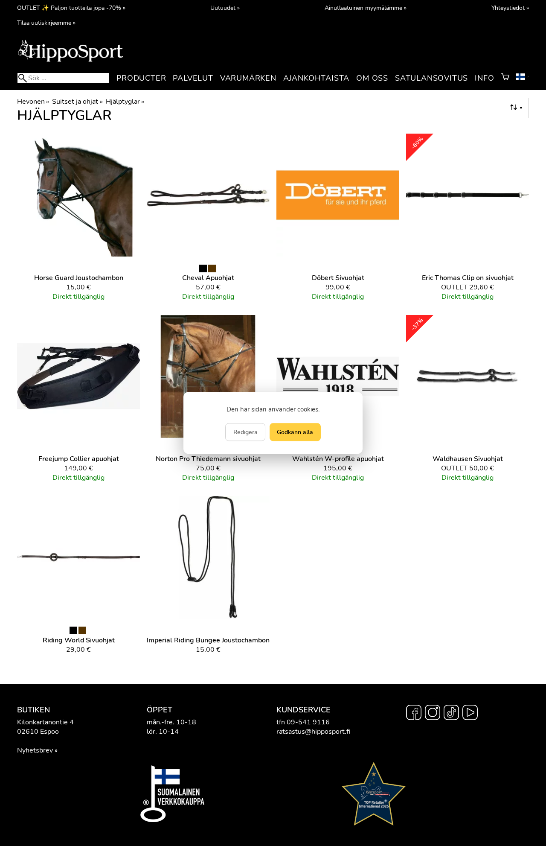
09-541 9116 (308, 722)
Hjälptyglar (125, 101)
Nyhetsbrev (35, 750)
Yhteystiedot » (510, 7)
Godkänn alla (295, 432)
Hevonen (33, 101)
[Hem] (70, 61)
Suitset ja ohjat (77, 101)
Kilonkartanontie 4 (45, 722)
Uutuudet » (225, 7)
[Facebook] (413, 714)
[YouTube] (470, 714)
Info (484, 78)
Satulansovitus (431, 78)
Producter (141, 78)
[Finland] (522, 78)
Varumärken (248, 78)
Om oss (372, 78)
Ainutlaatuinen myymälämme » (366, 7)
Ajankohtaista (316, 78)
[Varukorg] (505, 78)
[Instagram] (432, 714)
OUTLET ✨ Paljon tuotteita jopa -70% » (71, 7)
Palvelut (193, 78)
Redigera (245, 432)
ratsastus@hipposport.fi (313, 731)
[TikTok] (451, 714)
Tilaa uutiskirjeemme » (46, 22)
